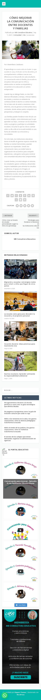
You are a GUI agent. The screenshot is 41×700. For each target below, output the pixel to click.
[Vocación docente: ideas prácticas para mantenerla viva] (20, 331)
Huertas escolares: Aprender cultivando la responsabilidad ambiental (19, 375)
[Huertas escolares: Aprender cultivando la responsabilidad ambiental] (20, 361)
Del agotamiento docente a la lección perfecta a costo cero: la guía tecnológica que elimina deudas (19, 404)
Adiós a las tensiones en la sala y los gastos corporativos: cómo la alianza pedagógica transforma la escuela (20, 420)
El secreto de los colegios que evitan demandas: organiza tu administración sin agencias (20, 438)
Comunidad (17, 35)
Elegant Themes (20, 692)
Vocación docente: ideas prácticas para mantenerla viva (19, 345)
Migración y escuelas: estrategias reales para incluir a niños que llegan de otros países (20, 284)
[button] (4, 695)
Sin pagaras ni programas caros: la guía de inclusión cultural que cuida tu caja (20, 412)
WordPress (20, 695)
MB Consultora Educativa (23, 32)
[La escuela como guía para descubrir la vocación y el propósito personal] (20, 301)
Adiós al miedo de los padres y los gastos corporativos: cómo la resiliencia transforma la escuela (19, 429)
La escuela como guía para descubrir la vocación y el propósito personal (19, 315)
